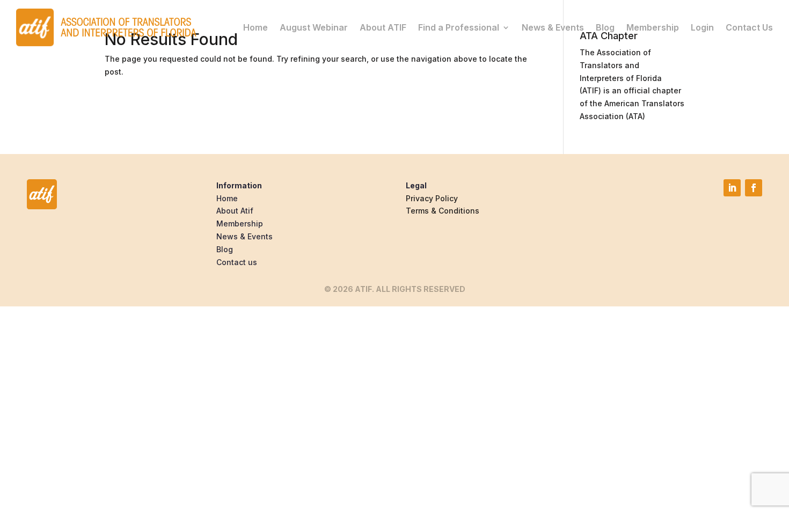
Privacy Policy (432, 198)
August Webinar (314, 27)
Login (702, 27)
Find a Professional (458, 27)
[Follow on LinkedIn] (732, 187)
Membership (652, 27)
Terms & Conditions (442, 210)
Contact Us (749, 27)
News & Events (553, 27)
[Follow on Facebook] (753, 187)
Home (255, 27)
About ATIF (383, 27)
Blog (605, 27)
